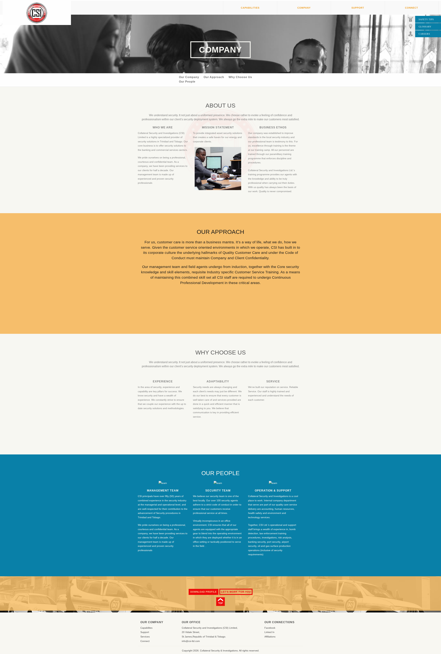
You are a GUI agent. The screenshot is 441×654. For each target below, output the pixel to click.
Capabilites (146, 627)
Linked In (269, 632)
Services (145, 636)
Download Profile (203, 592)
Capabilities (250, 8)
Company (304, 8)
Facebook (269, 627)
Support (357, 8)
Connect (411, 8)
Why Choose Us (240, 77)
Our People (187, 81)
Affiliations (269, 636)
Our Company (189, 77)
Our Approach (214, 77)
